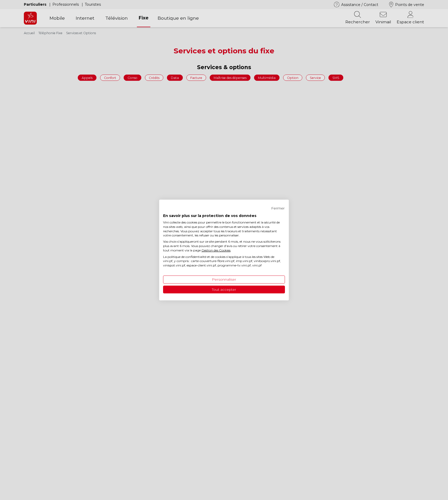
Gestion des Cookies (215, 250)
